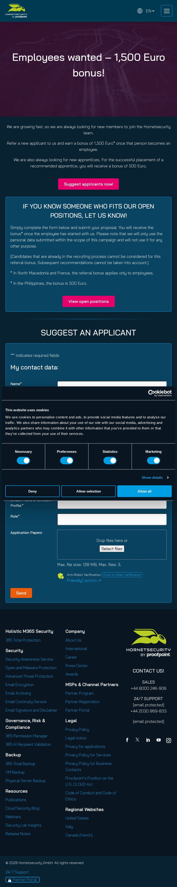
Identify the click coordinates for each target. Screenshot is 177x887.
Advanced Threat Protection (29, 676)
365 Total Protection (23, 640)
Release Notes (18, 833)
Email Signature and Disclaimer (31, 710)
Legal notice (75, 737)
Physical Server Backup (26, 780)
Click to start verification (122, 575)
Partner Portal (77, 710)
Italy (69, 826)
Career (71, 657)
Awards (71, 674)
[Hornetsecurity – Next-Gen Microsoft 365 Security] (16, 10)
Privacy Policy (77, 729)
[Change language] (146, 11)
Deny (32, 491)
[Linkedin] (148, 740)
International (76, 648)
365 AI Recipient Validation (28, 744)
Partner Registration (82, 701)
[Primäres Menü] (166, 11)
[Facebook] (128, 740)
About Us (73, 640)
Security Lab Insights (23, 825)
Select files (111, 548)
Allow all (144, 491)
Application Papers (26, 532)
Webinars (13, 816)
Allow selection (88, 491)
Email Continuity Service (26, 701)
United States (77, 818)
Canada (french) (79, 835)
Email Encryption (20, 684)
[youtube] (158, 740)
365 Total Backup (20, 763)
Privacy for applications (85, 746)
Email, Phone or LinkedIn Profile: (30, 503)
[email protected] (148, 704)
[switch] (66, 460)
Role (15, 516)
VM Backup (15, 772)
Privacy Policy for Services (88, 754)
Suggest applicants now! (88, 184)
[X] (138, 740)
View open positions (88, 301)
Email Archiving (18, 693)
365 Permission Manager (27, 735)
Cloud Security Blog (22, 808)
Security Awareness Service (29, 659)
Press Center (76, 665)
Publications (16, 799)
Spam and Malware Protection (31, 667)
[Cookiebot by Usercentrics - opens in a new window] (151, 393)
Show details (152, 477)
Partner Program (79, 693)
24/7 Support (17, 872)
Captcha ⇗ (84, 580)
